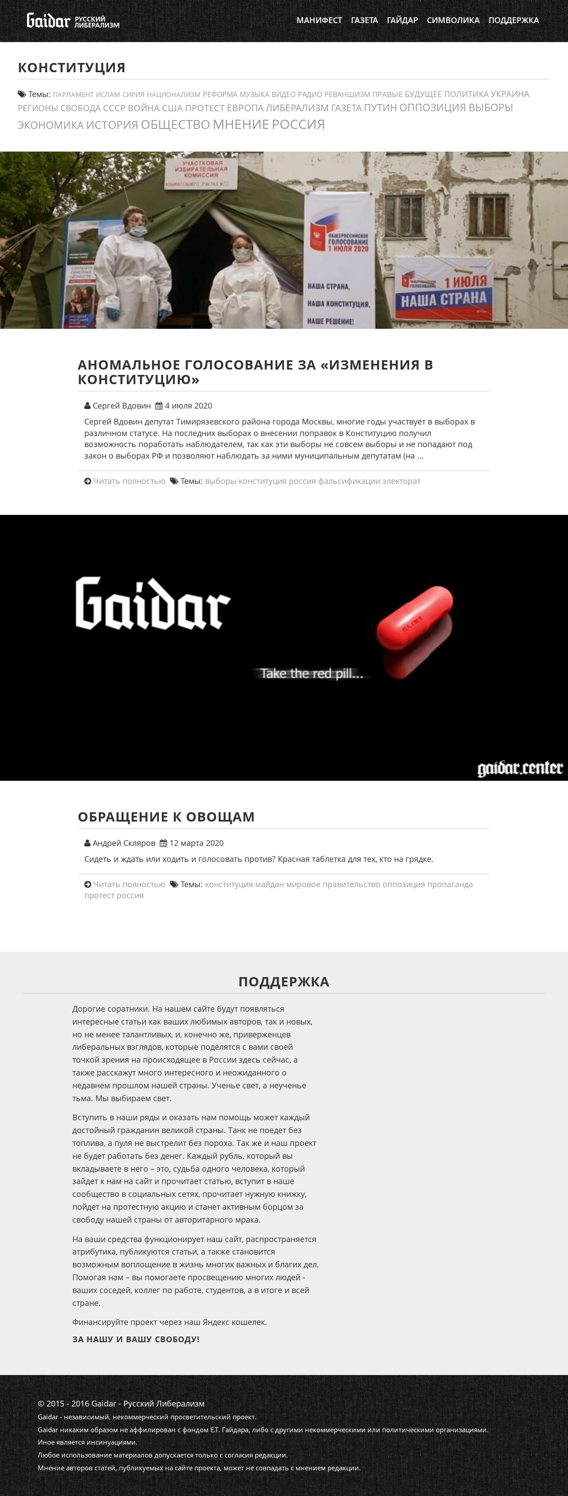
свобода (80, 108)
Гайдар (402, 20)
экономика (51, 125)
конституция (263, 480)
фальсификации (349, 480)
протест (205, 107)
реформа (220, 94)
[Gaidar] (72, 20)
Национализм (174, 94)
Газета (364, 20)
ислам (108, 94)
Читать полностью (129, 480)
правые (387, 94)
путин (380, 107)
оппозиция (432, 107)
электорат (402, 480)
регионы (38, 108)
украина (510, 93)
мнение (241, 124)
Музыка (254, 94)
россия (298, 124)
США (172, 107)
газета (346, 107)
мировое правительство (333, 884)
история (112, 124)
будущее (423, 94)
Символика (453, 20)
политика (466, 94)
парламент (73, 94)
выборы (491, 107)
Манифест (319, 20)
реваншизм (347, 94)
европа (245, 107)
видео (284, 94)
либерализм (297, 107)
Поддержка (514, 20)
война (144, 107)
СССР (114, 108)
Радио (310, 94)
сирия (133, 94)
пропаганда (450, 884)
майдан (269, 884)
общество (175, 124)
